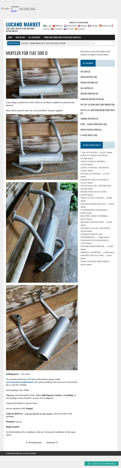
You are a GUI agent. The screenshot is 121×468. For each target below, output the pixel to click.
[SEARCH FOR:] (102, 43)
